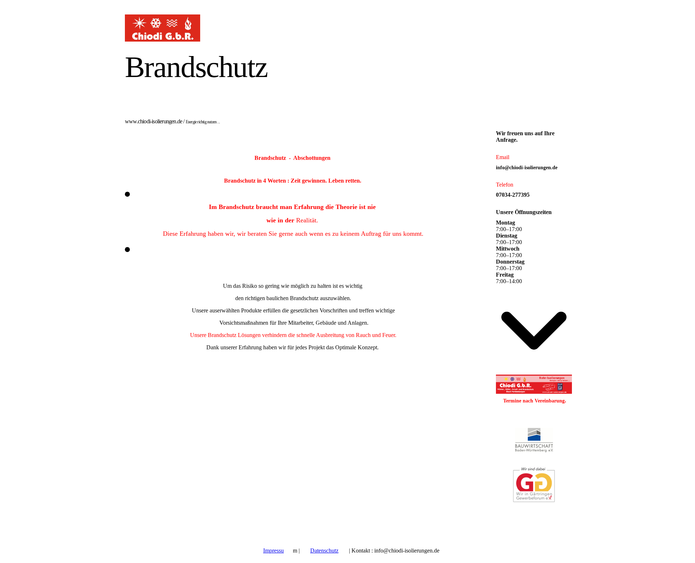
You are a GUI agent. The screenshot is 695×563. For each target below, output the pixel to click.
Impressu (273, 550)
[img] (191, 28)
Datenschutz (324, 550)
